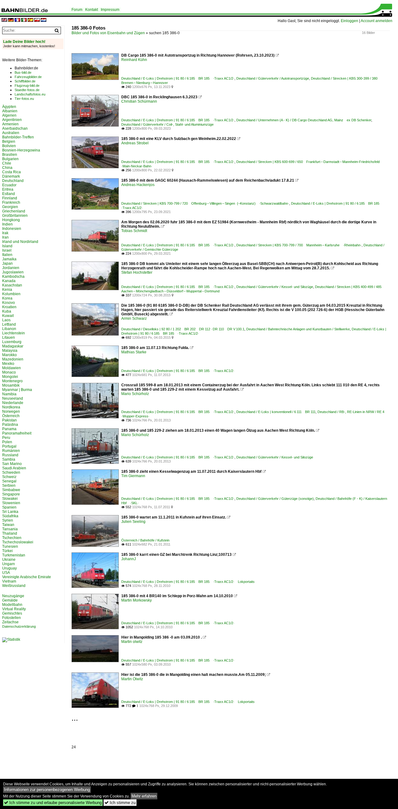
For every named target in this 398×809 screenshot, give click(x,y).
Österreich (11, 416)
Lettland (9, 324)
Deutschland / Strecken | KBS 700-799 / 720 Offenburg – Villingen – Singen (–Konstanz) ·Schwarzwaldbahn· (205, 203)
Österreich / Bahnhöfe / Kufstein (145, 540)
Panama (9, 429)
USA (6, 572)
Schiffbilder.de (25, 81)
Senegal (9, 481)
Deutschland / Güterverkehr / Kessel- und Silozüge (274, 287)
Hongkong (11, 220)
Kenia (7, 289)
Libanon (9, 329)
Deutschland (13, 181)
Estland (8, 194)
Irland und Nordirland (20, 241)
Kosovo (8, 302)
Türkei (7, 551)
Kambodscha (13, 276)
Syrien (7, 520)
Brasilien (9, 154)
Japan (7, 263)
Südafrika (10, 516)
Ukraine (9, 559)
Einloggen (349, 21)
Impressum (110, 9)
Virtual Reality (14, 609)
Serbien (9, 485)
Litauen (8, 337)
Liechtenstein (13, 333)
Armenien (10, 124)
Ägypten (9, 107)
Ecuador (9, 185)
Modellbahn (12, 604)
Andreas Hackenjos (138, 185)
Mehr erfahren (144, 796)
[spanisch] (30, 20)
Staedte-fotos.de (27, 90)
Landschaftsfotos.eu (30, 94)
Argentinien (12, 120)
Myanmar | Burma (17, 390)
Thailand (9, 533)
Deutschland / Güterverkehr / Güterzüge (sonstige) (275, 498)
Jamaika (9, 259)
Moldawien (11, 368)
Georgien (10, 207)
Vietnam (9, 581)
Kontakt (91, 9)
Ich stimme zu (120, 802)
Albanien (9, 111)
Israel (7, 250)
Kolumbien (11, 294)
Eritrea (7, 189)
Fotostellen (11, 618)
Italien (7, 255)
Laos (6, 320)
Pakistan (9, 420)
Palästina (10, 424)
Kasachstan (12, 285)
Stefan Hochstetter (136, 272)
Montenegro (12, 381)
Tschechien (11, 538)
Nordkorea (11, 407)
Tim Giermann (133, 476)
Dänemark (11, 176)
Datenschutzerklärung (19, 626)
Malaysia (9, 350)
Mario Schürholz (135, 394)
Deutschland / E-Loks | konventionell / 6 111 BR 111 (276, 412)
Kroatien (9, 307)
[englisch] (4, 20)
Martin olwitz (131, 641)
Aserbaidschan (15, 128)
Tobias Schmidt (134, 231)
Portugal (9, 446)
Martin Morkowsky (136, 600)
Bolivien (9, 146)
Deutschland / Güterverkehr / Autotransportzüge (272, 78)
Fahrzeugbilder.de (28, 77)
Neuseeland (12, 398)
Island (7, 246)
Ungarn (8, 564)
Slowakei (10, 498)
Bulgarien (10, 159)
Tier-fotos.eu (24, 98)
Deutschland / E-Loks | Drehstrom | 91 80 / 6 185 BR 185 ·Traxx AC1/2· (177, 78)
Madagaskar (12, 346)
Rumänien (11, 451)
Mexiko (8, 363)
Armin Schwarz (134, 318)
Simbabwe (11, 490)
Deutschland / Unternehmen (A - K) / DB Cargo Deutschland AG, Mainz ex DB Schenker (303, 120)
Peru (6, 437)
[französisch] (17, 20)
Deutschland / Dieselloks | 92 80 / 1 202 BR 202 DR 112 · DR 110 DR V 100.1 (182, 329)
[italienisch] (24, 20)
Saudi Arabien (14, 468)
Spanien (9, 507)
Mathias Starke (133, 352)
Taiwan (8, 525)
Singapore (11, 494)
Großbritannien (15, 215)
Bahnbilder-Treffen (18, 137)
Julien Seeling (133, 521)
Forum (77, 9)
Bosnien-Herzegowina (21, 150)
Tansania (10, 529)
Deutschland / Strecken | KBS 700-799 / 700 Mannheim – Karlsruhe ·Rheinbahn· (299, 245)
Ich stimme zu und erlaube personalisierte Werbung (53, 802)
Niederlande (12, 403)
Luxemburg (11, 342)
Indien (7, 224)
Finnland (9, 198)
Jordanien (10, 268)
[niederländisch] (43, 20)
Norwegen (11, 411)
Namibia (9, 394)
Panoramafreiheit (16, 433)
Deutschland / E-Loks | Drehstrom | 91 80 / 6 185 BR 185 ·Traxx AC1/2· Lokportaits (188, 582)
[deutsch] (11, 20)
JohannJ (128, 559)
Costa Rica (11, 172)
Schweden (11, 472)
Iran (5, 237)
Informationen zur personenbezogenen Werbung (47, 789)
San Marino (12, 464)
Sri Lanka (10, 511)
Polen (7, 442)
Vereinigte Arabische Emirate (26, 577)
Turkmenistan (13, 555)
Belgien (8, 141)
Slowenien (11, 503)
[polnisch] (37, 20)
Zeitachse (10, 622)
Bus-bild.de (23, 72)
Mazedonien (12, 359)
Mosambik (11, 385)
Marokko (9, 355)
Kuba (6, 311)
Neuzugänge (13, 596)
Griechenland (13, 211)
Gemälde (10, 600)
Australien (10, 133)
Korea (7, 298)
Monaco (9, 372)
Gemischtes (12, 613)
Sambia (8, 459)
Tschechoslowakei (17, 542)
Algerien (9, 115)
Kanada (9, 281)
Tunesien (10, 546)
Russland (10, 455)
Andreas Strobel (135, 143)
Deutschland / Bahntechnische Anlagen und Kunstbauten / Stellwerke (298, 329)
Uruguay (9, 568)
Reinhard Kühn (134, 60)
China (7, 167)
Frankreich (11, 202)
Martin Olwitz (132, 679)
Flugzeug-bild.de (27, 85)
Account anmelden (376, 21)
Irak (5, 233)
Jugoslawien (13, 272)
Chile (6, 163)
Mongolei (10, 376)
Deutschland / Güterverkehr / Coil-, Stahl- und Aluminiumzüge (167, 124)
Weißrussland (13, 586)
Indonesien (11, 228)
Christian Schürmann (139, 101)
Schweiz (9, 477)
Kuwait (8, 316)
